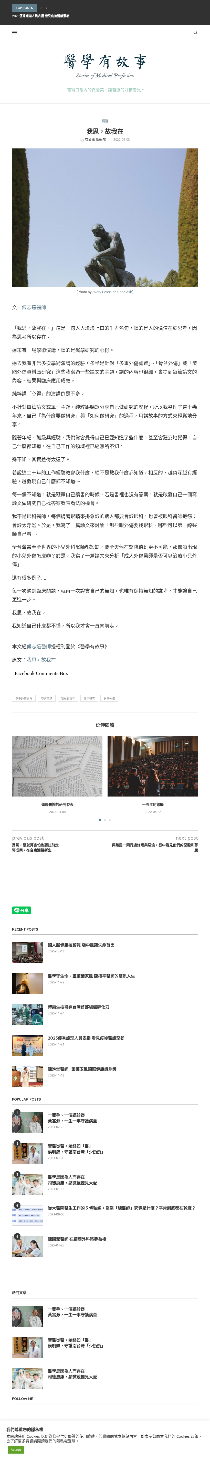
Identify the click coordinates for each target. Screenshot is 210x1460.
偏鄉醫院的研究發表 (57, 804)
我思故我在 (68, 698)
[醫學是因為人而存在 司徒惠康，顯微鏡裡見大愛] (27, 1184)
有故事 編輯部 (95, 139)
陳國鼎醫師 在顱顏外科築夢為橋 (77, 1239)
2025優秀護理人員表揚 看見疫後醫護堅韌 (40, 16)
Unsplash (124, 291)
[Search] (195, 32)
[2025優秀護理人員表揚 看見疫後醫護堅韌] (27, 1045)
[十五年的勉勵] (153, 766)
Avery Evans (102, 291)
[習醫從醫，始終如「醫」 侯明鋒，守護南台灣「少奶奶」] (27, 1153)
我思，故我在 (41, 660)
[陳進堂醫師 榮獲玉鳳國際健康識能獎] (27, 1076)
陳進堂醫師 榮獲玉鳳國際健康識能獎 (82, 1069)
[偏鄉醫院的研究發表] (57, 766)
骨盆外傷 (109, 698)
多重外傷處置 (23, 698)
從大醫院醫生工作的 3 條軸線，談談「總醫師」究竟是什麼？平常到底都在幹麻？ (122, 1208)
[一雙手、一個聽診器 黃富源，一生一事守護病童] (27, 1122)
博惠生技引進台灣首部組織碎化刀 (78, 1007)
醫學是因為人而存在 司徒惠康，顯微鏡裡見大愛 (72, 1179)
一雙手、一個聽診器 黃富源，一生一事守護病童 (72, 1117)
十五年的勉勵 (153, 804)
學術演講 (46, 698)
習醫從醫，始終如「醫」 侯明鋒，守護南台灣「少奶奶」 (76, 1148)
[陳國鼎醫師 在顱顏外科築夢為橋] (27, 1246)
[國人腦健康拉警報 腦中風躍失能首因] (27, 952)
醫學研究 (89, 698)
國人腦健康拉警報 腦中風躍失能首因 (81, 945)
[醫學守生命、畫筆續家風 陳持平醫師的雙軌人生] (27, 983)
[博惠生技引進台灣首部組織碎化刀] (27, 1014)
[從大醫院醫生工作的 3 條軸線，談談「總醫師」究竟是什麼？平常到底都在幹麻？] (27, 1215)
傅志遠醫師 (34, 307)
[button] (41, 8)
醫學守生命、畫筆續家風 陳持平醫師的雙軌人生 (91, 976)
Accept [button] (16, 1449)
